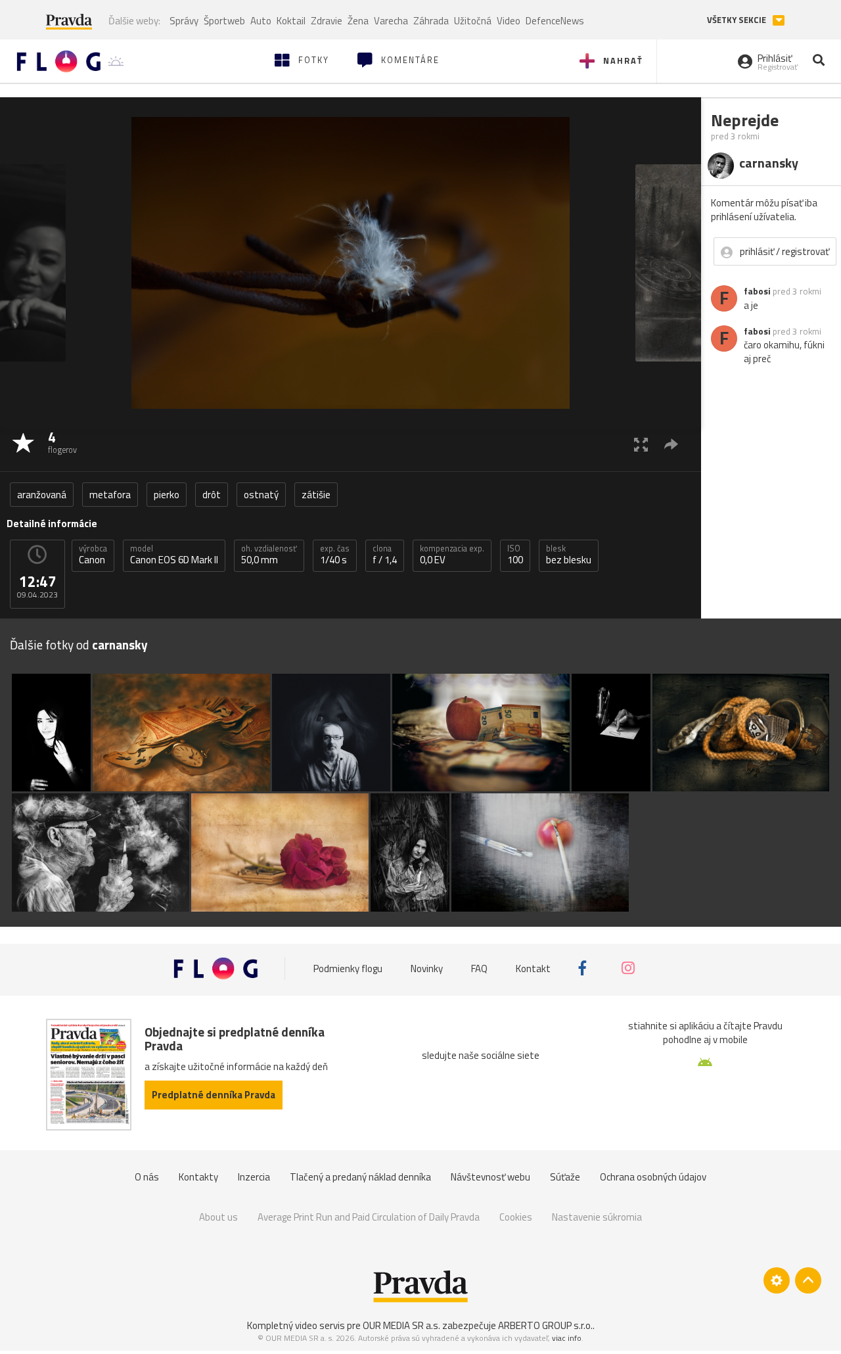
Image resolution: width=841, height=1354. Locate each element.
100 (515, 554)
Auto (260, 20)
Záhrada (431, 20)
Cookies (515, 1217)
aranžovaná (41, 494)
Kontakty (198, 1177)
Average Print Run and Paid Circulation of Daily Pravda (369, 1217)
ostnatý (261, 494)
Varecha (391, 20)
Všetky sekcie (737, 20)
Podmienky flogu (347, 967)
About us (218, 1217)
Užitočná (472, 20)
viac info (566, 1338)
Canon (93, 554)
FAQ (479, 967)
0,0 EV (452, 554)
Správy (184, 20)
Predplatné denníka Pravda (213, 1094)
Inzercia (254, 1177)
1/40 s (335, 554)
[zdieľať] (671, 444)
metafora (110, 494)
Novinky (427, 967)
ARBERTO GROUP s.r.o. (545, 1325)
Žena (358, 20)
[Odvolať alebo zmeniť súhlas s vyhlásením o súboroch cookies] (776, 1280)
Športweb (224, 20)
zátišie (316, 494)
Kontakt (533, 967)
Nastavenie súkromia (597, 1217)
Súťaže (565, 1177)
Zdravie (326, 20)
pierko (166, 494)
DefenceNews (555, 20)
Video (508, 20)
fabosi (757, 291)
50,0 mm (269, 554)
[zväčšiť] (641, 444)
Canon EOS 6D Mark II (174, 554)
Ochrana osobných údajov (653, 1177)
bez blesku (568, 554)
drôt (211, 494)
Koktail (291, 20)
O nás (147, 1177)
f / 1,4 (385, 554)
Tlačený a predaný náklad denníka (360, 1177)
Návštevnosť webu (490, 1177)
